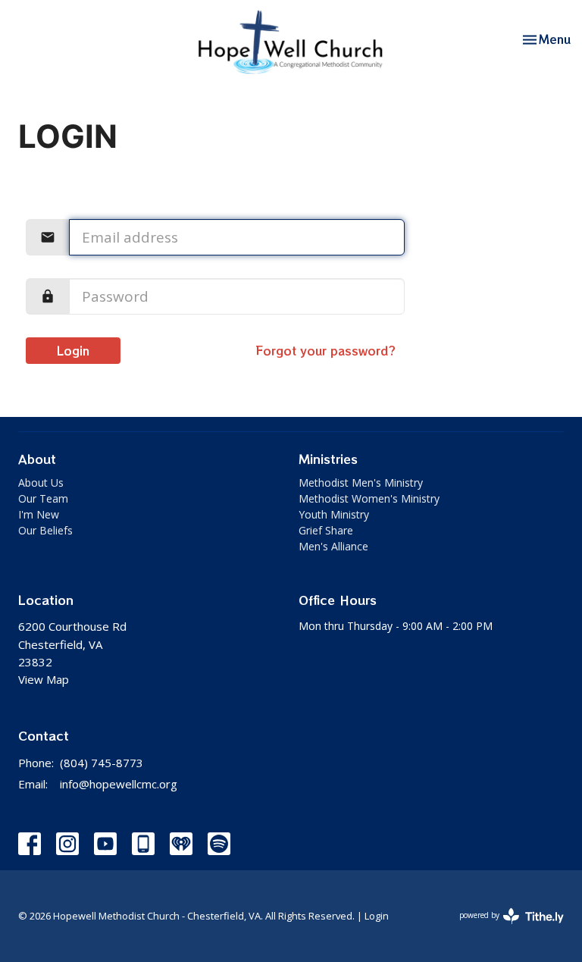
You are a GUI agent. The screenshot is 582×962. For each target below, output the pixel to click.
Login (73, 351)
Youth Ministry (334, 514)
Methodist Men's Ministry (361, 482)
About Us (41, 482)
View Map (43, 679)
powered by (503, 928)
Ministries (328, 459)
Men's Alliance (333, 546)
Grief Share (326, 530)
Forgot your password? (325, 351)
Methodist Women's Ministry (369, 498)
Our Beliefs (45, 530)
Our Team (43, 498)
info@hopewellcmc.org (118, 783)
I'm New (38, 514)
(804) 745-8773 (101, 762)
